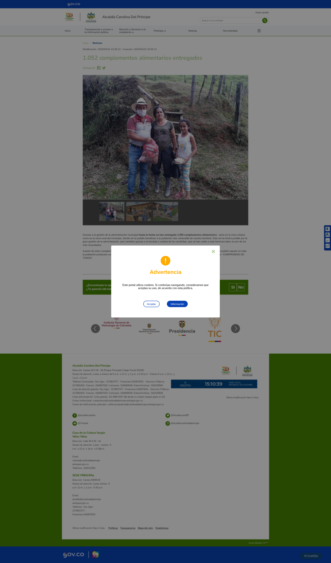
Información (177, 304)
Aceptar (151, 304)
